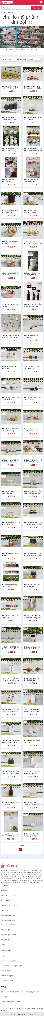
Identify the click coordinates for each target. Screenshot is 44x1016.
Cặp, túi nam (5, 971)
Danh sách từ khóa (8, 925)
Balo (2, 956)
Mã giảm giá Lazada (8, 935)
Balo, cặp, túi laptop (8, 961)
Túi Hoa (29, 1014)
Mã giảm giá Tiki (7, 930)
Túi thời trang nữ (7, 976)
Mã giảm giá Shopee (8, 940)
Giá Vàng (33, 1008)
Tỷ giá (13, 1008)
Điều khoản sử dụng (8, 900)
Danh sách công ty (8, 920)
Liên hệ (3, 944)
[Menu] (41, 2)
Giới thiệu (4, 890)
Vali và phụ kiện (7, 980)
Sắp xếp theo (21, 59)
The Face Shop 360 (23, 1008)
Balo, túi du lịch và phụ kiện (11, 966)
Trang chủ (3, 12)
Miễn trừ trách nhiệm (9, 905)
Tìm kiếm (36, 8)
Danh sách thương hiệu (9, 915)
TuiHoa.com (22, 1014)
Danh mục (4, 910)
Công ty (10, 12)
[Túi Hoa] (11, 865)
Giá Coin (3, 1010)
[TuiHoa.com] (9, 3)
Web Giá (40, 1008)
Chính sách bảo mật (8, 895)
